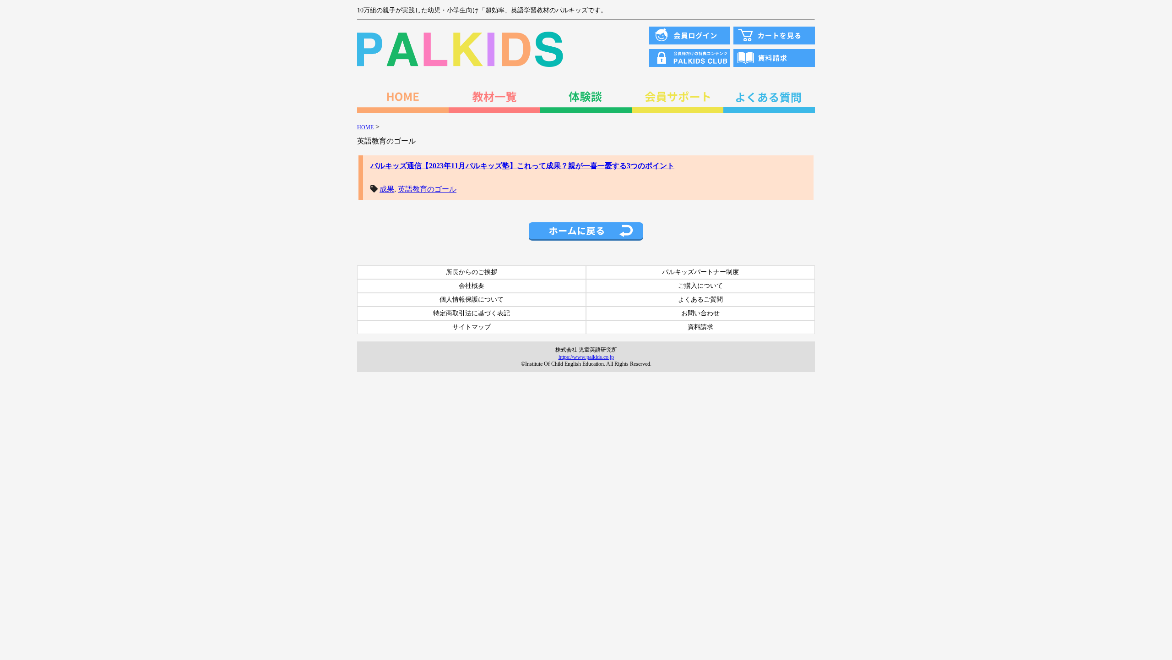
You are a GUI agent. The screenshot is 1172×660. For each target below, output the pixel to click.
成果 (387, 189)
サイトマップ (471, 327)
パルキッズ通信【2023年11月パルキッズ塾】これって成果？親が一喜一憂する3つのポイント (522, 166)
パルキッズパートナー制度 (700, 272)
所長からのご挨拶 (471, 272)
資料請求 (700, 327)
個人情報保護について (472, 299)
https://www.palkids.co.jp (586, 357)
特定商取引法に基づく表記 (471, 313)
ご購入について (700, 285)
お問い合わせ (700, 313)
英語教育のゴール (427, 189)
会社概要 (471, 285)
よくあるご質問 (700, 299)
